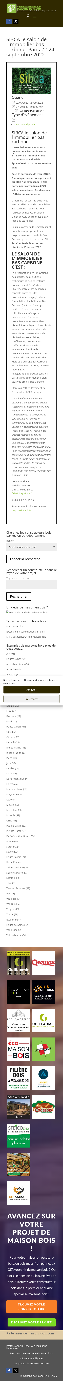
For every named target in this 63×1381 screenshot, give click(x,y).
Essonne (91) (13, 919)
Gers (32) (11, 731)
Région (10, 540)
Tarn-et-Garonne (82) (18, 888)
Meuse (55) (12, 804)
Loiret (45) (11, 784)
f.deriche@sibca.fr (22, 493)
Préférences (31, 699)
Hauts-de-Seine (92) (17, 924)
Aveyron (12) (13, 674)
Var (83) (10, 893)
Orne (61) (11, 820)
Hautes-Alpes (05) (16, 658)
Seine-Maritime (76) (17, 867)
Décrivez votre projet (31, 1322)
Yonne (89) (12, 914)
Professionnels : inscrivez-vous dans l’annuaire (26, 1347)
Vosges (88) (12, 909)
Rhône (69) (12, 841)
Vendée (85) (12, 903)
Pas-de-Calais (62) (16, 825)
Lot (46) (10, 799)
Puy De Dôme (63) (16, 830)
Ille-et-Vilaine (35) (16, 747)
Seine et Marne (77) (17, 872)
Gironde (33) (13, 737)
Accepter (31, 689)
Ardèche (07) (13, 669)
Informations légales (31, 1358)
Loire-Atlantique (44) (17, 778)
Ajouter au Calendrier (30, 110)
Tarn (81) (11, 883)
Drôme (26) (12, 705)
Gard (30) (11, 721)
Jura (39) (11, 763)
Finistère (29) (13, 716)
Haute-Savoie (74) (16, 857)
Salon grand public (24, 124)
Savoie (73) (12, 851)
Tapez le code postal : (18, 578)
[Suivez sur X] (15, 21)
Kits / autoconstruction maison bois (26, 636)
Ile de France (13, 862)
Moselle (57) (13, 815)
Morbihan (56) (14, 810)
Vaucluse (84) (13, 898)
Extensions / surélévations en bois (25, 631)
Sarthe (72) (12, 846)
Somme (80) (12, 877)
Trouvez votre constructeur (31, 1307)
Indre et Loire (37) (16, 752)
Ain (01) (10, 653)
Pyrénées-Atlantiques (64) (20, 836)
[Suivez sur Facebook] (9, 21)
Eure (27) (11, 711)
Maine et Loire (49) (16, 789)
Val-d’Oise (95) (14, 930)
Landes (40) (12, 768)
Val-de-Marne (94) (16, 935)
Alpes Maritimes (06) (17, 664)
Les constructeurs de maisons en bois (31, 1353)
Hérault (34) (12, 742)
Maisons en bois (15, 626)
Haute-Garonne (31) (17, 726)
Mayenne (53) (14, 794)
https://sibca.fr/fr (21, 510)
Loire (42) (11, 773)
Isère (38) (11, 757)
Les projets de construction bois (32, 1363)
